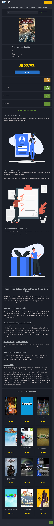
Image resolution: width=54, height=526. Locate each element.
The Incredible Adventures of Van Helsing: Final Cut (11, 479)
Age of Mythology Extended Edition (11, 448)
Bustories (27, 417)
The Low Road (43, 509)
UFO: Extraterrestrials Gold (43, 448)
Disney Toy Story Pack (27, 509)
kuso (43, 478)
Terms (24, 523)
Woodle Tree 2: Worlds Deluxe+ (11, 509)
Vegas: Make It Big (42, 417)
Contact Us (35, 523)
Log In (48, 2)
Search (43, 12)
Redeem (27, 72)
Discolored (27, 478)
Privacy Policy (29, 523)
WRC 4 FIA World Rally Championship (27, 448)
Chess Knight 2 (11, 417)
